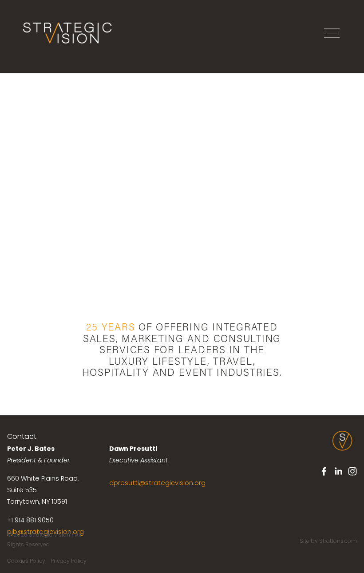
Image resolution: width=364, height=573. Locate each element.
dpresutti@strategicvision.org (157, 482)
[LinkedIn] (338, 471)
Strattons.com (338, 541)
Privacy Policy (69, 561)
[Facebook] (324, 471)
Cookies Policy (26, 561)
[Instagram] (352, 471)
